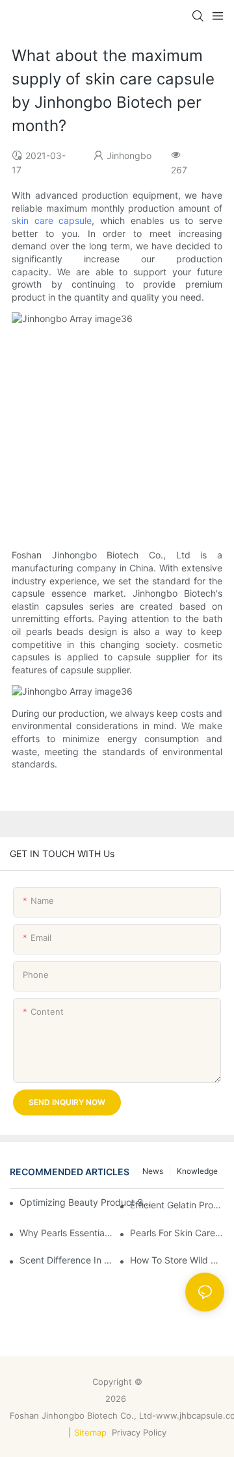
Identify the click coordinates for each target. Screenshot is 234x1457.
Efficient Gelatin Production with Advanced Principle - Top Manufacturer (177, 1204)
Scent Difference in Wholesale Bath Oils (67, 1259)
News (152, 1171)
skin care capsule (52, 220)
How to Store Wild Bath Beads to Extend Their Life (177, 1259)
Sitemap (90, 1432)
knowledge (197, 1171)
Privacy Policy (140, 1432)
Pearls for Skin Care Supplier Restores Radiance (177, 1232)
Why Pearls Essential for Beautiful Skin (67, 1232)
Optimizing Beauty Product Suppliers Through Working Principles (86, 1202)
